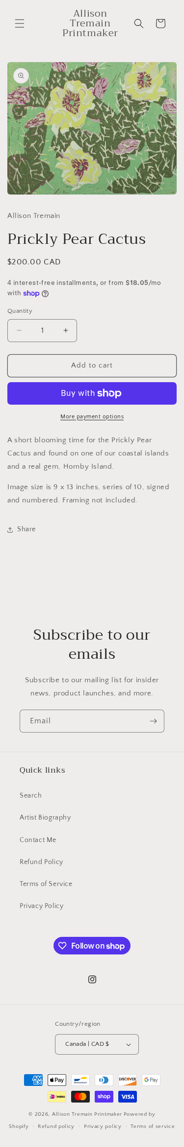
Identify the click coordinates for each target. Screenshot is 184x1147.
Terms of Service (46, 884)
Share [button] (26, 529)
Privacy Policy (41, 906)
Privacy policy (103, 1126)
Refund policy (56, 1126)
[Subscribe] (153, 721)
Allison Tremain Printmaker (87, 1114)
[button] (19, 23)
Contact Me (38, 840)
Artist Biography (45, 818)
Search (31, 796)
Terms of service (153, 1126)
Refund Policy (41, 862)
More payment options (92, 416)
